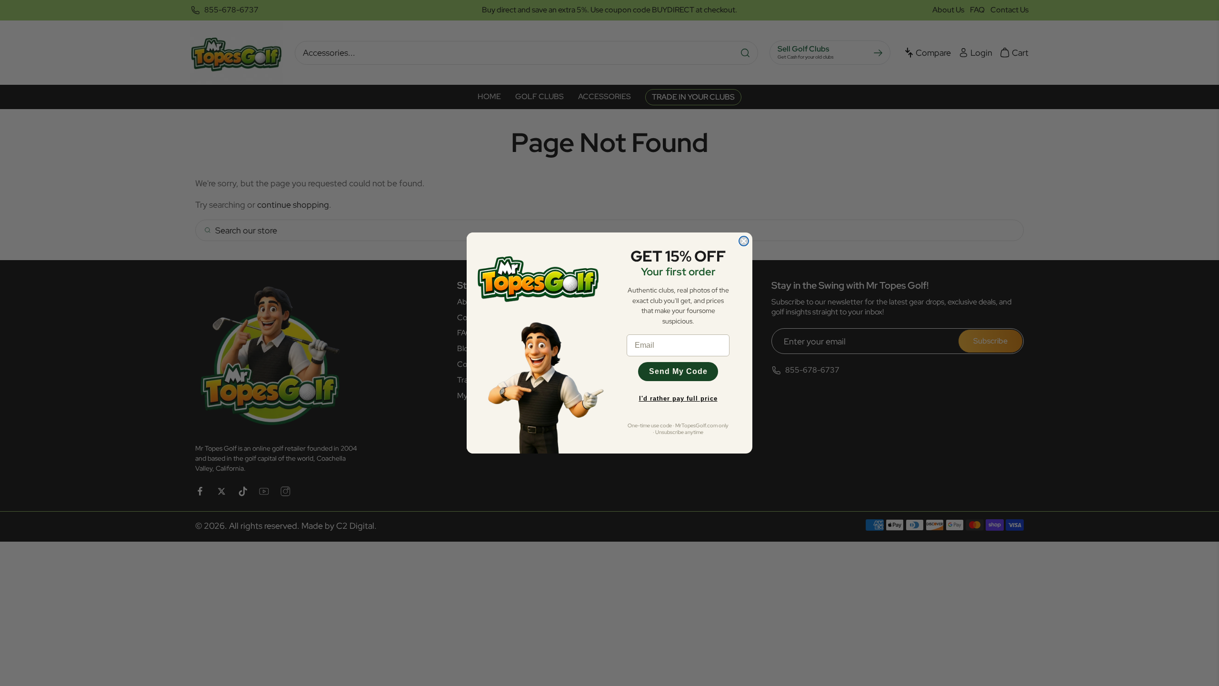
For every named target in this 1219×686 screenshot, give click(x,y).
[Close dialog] (744, 241)
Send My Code (678, 371)
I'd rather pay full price (678, 398)
